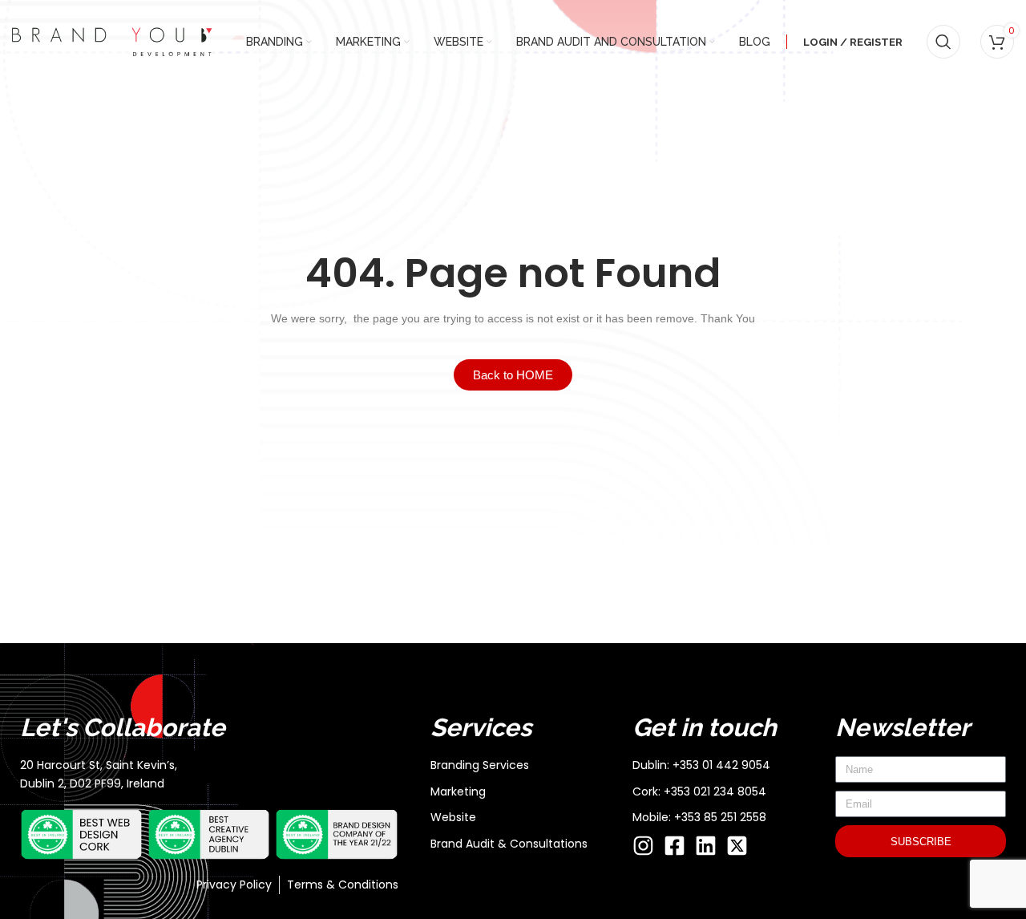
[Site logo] (112, 41)
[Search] (943, 42)
